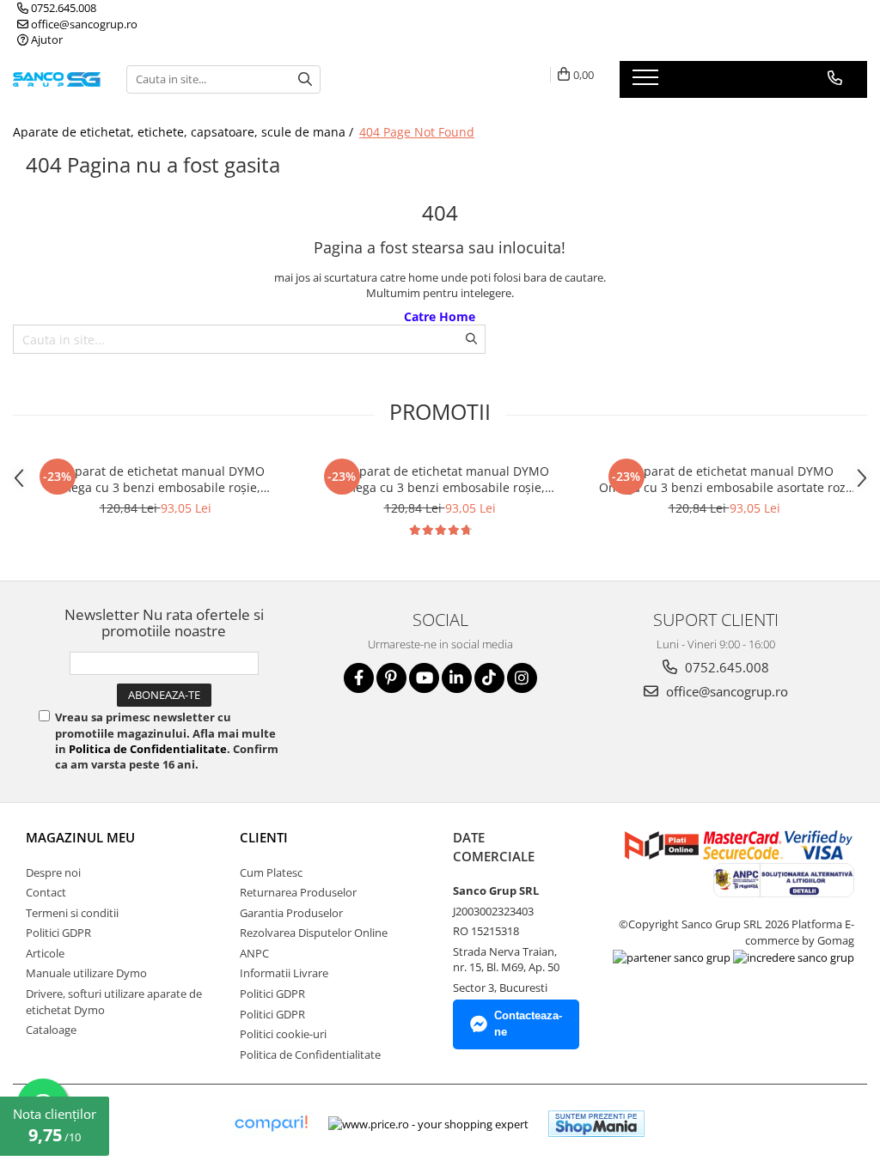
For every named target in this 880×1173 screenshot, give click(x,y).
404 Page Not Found (416, 132)
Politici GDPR (58, 932)
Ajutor (45, 39)
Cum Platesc (271, 872)
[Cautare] (305, 79)
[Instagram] (522, 678)
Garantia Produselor (291, 913)
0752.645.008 (62, 7)
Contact (46, 892)
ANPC (254, 953)
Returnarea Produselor (298, 892)
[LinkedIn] (457, 678)
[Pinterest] (391, 678)
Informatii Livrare (284, 973)
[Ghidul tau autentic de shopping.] (271, 1123)
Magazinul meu (80, 837)
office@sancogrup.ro (83, 24)
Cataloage (51, 1029)
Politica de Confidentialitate (148, 749)
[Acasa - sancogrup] (57, 79)
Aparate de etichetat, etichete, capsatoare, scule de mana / (185, 132)
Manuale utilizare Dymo (86, 973)
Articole (45, 953)
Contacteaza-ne (528, 1023)
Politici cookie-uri (283, 1034)
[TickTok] (489, 678)
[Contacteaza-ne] (835, 78)
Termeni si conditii (72, 913)
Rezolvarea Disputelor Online (314, 932)
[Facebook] (359, 678)
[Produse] (647, 82)
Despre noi (53, 872)
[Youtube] (424, 678)
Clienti (264, 837)
